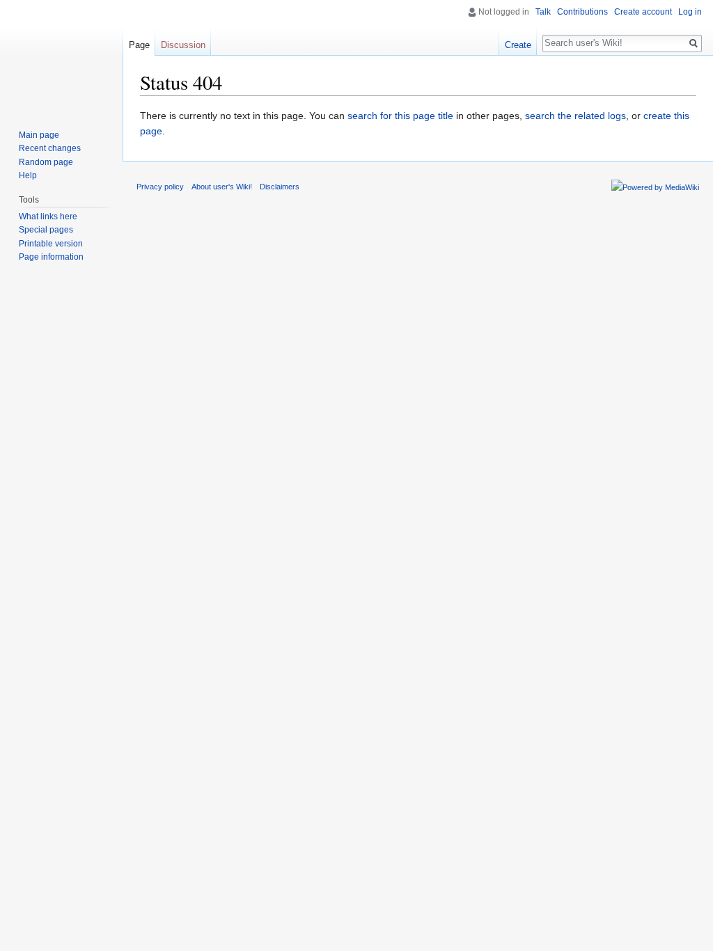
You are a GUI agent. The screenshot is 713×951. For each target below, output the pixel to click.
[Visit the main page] (61, 55)
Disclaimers (279, 186)
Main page (39, 135)
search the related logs (575, 115)
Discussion (183, 45)
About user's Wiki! (221, 186)
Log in (690, 12)
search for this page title (400, 115)
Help (28, 175)
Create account (643, 12)
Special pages (46, 230)
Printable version (51, 244)
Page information (51, 257)
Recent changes (50, 148)
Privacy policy (160, 186)
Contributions (582, 12)
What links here (48, 216)
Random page (46, 162)
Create (518, 45)
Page (139, 45)
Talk (543, 12)
